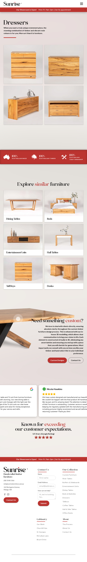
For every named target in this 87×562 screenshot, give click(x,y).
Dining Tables (68, 490)
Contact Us (76, 360)
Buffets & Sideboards (71, 482)
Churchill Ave (42, 528)
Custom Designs (57, 360)
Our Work (41, 524)
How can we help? (44, 491)
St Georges (41, 532)
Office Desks (68, 513)
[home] (13, 4)
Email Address (43, 482)
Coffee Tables (68, 505)
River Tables (67, 479)
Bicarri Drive (41, 540)
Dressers (66, 498)
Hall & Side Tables (70, 509)
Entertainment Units (71, 486)
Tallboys (66, 501)
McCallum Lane (43, 536)
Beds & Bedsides (69, 494)
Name (40, 474)
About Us (66, 528)
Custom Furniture (70, 475)
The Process (68, 524)
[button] (81, 3)
